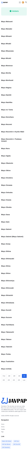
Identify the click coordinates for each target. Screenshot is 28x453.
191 (24, 376)
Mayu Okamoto (7, 163)
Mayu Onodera (7, 178)
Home (2, 424)
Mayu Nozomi (6, 124)
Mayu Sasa (5, 214)
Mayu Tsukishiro (7, 361)
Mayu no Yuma (7, 110)
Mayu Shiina (6, 251)
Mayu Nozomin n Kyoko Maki (12, 132)
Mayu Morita (6, 73)
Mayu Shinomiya (7, 281)
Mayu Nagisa (6, 87)
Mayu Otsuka (6, 207)
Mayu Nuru (5, 148)
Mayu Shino (5, 273)
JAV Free (16, 441)
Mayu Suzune (6, 317)
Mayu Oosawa (6, 185)
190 (19, 376)
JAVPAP (7, 415)
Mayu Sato (5, 222)
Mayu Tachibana (7, 325)
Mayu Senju (5, 244)
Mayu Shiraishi (7, 295)
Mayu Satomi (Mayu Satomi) (12, 236)
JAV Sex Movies (6, 444)
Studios (3, 429)
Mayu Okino (6, 170)
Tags (2, 431)
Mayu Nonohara (7, 117)
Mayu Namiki (6, 95)
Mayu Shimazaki (7, 259)
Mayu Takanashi (7, 332)
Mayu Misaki (6, 43)
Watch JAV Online (6, 441)
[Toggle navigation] (20, 2)
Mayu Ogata (6, 156)
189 (14, 376)
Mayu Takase (6, 339)
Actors (3, 426)
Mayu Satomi (6, 229)
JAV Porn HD (16, 444)
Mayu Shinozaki (7, 288)
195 (19, 380)
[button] (25, 2)
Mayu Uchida (6, 369)
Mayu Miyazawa (7, 51)
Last (24, 380)
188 (9, 376)
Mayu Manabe (6, 29)
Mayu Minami (6, 36)
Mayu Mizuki (6, 58)
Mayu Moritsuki (7, 80)
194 (14, 380)
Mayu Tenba (6, 354)
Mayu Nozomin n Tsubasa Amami (11, 140)
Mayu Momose (7, 65)
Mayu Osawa (6, 200)
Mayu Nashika (6, 102)
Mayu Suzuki (6, 310)
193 (9, 380)
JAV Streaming (6, 447)
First (4, 376)
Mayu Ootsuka (7, 192)
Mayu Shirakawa (7, 303)
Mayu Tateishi (6, 347)
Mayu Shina (5, 266)
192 (4, 380)
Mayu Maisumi (7, 21)
